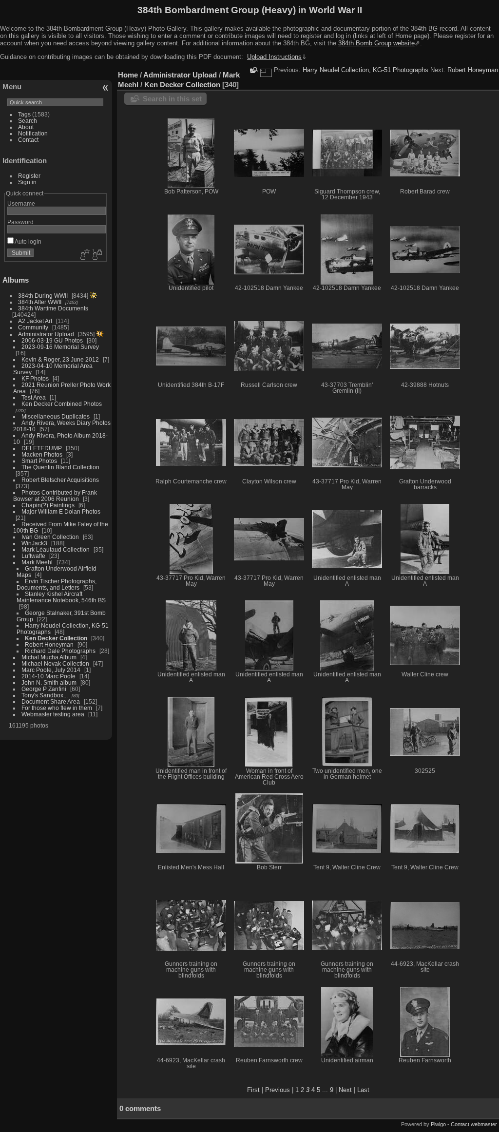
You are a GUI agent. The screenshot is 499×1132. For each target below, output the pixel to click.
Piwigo (438, 1124)
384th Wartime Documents (53, 308)
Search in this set (172, 99)
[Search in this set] (253, 70)
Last (363, 1090)
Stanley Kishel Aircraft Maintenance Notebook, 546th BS (61, 597)
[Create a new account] (83, 255)
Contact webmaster (474, 1124)
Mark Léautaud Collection (55, 549)
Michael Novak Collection (55, 663)
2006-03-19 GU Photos (52, 340)
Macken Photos (41, 454)
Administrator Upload (46, 334)
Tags (24, 114)
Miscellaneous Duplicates (55, 416)
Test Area (33, 397)
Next (345, 1090)
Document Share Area (50, 701)
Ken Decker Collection (56, 638)
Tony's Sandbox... (44, 695)
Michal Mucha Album (49, 657)
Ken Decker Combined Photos (61, 404)
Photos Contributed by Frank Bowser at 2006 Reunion (55, 495)
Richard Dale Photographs (60, 651)
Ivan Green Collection (50, 537)
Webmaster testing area (52, 714)
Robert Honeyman (49, 644)
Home (128, 75)
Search (27, 120)
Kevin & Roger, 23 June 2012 (60, 359)
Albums (15, 280)
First (253, 1090)
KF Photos (35, 378)
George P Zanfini (43, 689)
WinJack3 (34, 543)
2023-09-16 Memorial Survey (60, 347)
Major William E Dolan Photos (60, 511)
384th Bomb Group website (376, 43)
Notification (33, 133)
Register (29, 176)
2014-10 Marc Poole (48, 676)
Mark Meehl (37, 562)
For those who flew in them (56, 708)
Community (33, 327)
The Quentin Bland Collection (60, 467)
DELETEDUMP (41, 448)
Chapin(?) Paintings (48, 505)
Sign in (27, 182)
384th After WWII (39, 302)
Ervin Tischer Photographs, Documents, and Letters (56, 584)
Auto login (27, 241)
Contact (28, 139)
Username (21, 203)
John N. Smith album (49, 682)
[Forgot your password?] (96, 255)
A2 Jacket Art (35, 321)
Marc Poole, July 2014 (50, 670)
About (26, 127)
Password (20, 222)
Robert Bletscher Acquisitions (60, 480)
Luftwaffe (33, 556)
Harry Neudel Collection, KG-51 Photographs (365, 70)
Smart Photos (39, 461)
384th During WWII (43, 295)
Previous (277, 1090)
